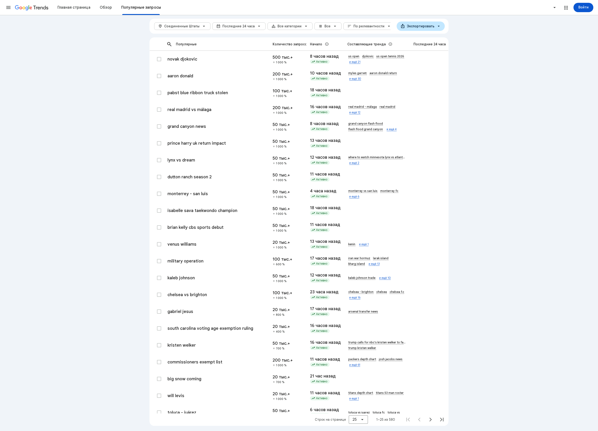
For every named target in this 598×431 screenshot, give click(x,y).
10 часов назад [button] (325, 73)
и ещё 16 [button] (354, 297)
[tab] (74, 7)
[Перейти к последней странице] (441, 419)
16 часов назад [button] (325, 106)
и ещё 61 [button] (354, 364)
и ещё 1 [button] (364, 244)
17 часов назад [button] (325, 258)
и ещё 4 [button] (392, 129)
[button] (8, 7)
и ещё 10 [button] (385, 278)
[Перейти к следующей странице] (430, 419)
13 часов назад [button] (325, 140)
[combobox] (536, 7)
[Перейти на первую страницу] (408, 419)
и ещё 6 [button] (354, 196)
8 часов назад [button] (324, 56)
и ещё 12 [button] (354, 112)
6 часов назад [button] (324, 409)
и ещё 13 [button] (374, 264)
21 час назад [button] (323, 376)
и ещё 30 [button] (355, 78)
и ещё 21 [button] (354, 62)
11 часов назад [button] (325, 174)
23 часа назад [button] (324, 292)
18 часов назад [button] (325, 90)
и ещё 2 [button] (354, 163)
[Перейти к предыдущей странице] (419, 419)
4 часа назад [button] (323, 191)
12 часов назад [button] (325, 157)
